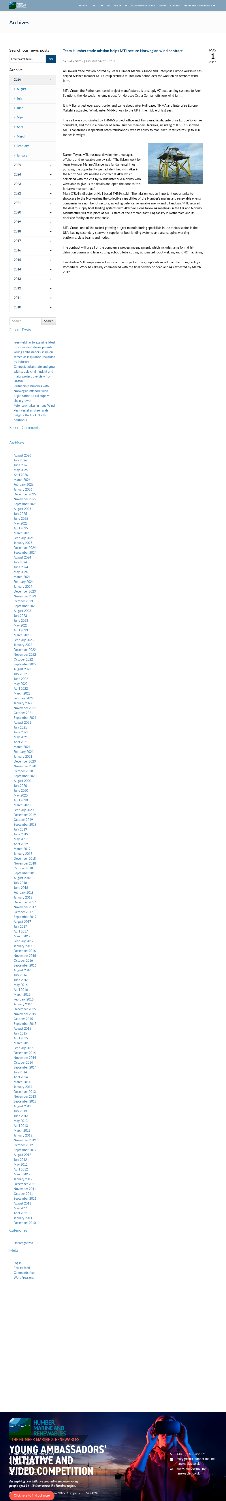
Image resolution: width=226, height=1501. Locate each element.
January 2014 (23, 1087)
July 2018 (20, 883)
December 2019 (25, 815)
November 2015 (25, 1014)
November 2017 (25, 907)
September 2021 (25, 717)
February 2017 (24, 941)
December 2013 (25, 1091)
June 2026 (21, 465)
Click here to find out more (32, 1495)
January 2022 (23, 703)
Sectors (112, 5)
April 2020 (21, 800)
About (96, 5)
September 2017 (25, 917)
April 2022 (21, 688)
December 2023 (25, 591)
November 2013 (25, 1096)
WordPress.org (24, 1277)
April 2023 (21, 630)
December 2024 (25, 547)
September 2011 (25, 1198)
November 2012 (25, 1140)
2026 (17, 79)
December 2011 (25, 1184)
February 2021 (24, 751)
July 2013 (20, 1111)
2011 (17, 298)
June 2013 (21, 1116)
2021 (17, 203)
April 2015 (21, 1038)
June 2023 (21, 620)
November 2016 (25, 955)
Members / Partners (198, 5)
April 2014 (21, 1077)
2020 (17, 212)
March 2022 (22, 693)
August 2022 (22, 669)
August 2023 (22, 611)
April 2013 (21, 1125)
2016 (17, 250)
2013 (17, 279)
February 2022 (24, 698)
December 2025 (25, 494)
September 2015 (25, 1023)
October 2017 (23, 912)
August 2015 (22, 1028)
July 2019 (20, 829)
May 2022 (21, 683)
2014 (17, 269)
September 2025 (25, 504)
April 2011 (21, 1213)
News (162, 5)
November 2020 (25, 766)
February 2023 (24, 640)
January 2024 (23, 586)
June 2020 (21, 790)
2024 (17, 174)
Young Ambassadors (140, 5)
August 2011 (22, 1203)
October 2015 (23, 1019)
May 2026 (21, 470)
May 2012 (21, 1164)
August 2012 (22, 1155)
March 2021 (22, 747)
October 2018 (23, 868)
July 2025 (20, 513)
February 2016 (24, 999)
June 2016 (21, 980)
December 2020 (25, 761)
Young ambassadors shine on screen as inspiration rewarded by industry (34, 357)
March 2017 (22, 936)
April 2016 (21, 989)
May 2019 (21, 839)
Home (83, 5)
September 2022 (25, 664)
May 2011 (21, 1208)
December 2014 (25, 1053)
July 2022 (20, 674)
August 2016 (22, 970)
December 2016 (25, 951)
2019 (17, 222)
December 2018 (25, 858)
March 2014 (22, 1082)
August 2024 (22, 557)
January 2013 (23, 1135)
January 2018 (23, 897)
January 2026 (23, 489)
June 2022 (21, 679)
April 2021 (21, 742)
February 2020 (24, 810)
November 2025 (25, 499)
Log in (18, 1263)
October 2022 (23, 659)
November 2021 (25, 708)
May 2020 (21, 795)
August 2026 (22, 455)
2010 (17, 307)
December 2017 (25, 902)
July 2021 (20, 727)
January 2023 (23, 645)
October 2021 (23, 713)
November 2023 (25, 596)
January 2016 (23, 1004)
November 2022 (25, 654)
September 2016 (25, 965)
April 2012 (21, 1169)
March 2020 (22, 805)
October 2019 (23, 819)
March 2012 (22, 1174)
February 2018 (24, 892)
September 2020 (25, 776)
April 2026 (21, 475)
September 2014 (25, 1067)
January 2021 (23, 756)
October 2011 (23, 1193)
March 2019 (22, 849)
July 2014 (20, 1072)
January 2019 (23, 853)
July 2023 (20, 615)
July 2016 (20, 975)
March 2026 (22, 479)
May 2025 (21, 523)
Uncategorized (23, 1243)
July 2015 (20, 1033)
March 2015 (22, 1043)
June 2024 (21, 567)
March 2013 (22, 1130)
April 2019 (21, 844)
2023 (17, 184)
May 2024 (21, 572)
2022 (17, 193)
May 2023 (21, 625)
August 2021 (22, 722)
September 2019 (25, 824)
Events (175, 5)
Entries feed (22, 1268)
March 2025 (22, 533)
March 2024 (22, 577)
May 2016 (21, 985)
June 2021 (21, 732)
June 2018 (21, 887)
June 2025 (21, 518)
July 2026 (20, 460)
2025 (17, 165)
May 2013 (21, 1121)
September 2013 (25, 1101)
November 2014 (25, 1057)
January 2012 (23, 1179)
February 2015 (24, 1048)
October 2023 (23, 601)
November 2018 (25, 863)
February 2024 (24, 581)
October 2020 (23, 771)
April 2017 (21, 931)
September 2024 (25, 552)
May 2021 (21, 737)
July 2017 (20, 926)
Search (48, 321)
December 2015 (25, 1009)
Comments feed (24, 1272)
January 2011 (23, 1218)
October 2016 (23, 960)
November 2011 (25, 1189)
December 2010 (25, 1223)
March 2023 (22, 635)
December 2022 (25, 649)
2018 (17, 231)
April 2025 (21, 528)
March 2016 (22, 994)
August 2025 (22, 509)
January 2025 (23, 543)
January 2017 (23, 946)
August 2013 (22, 1106)
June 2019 (21, 834)
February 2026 (24, 484)
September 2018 (25, 873)
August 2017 (22, 921)
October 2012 (23, 1145)
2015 (17, 260)
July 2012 (20, 1159)
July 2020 (20, 785)
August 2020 (22, 781)
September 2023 (25, 606)
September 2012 (25, 1150)
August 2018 (22, 878)
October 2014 (23, 1062)
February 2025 (24, 538)
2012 (17, 288)
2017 (17, 241)
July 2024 (20, 562)
